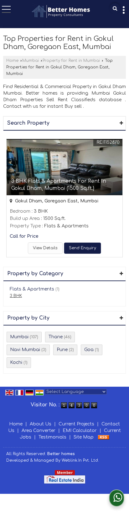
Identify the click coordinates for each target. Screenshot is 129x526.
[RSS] (103, 437)
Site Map (84, 437)
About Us (40, 424)
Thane (56, 337)
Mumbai (30, 60)
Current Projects (76, 424)
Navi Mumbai (25, 349)
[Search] (115, 8)
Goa (89, 349)
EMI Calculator (80, 430)
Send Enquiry (82, 248)
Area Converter (38, 430)
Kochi (16, 362)
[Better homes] (60, 12)
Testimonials (52, 437)
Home (12, 60)
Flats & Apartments (32, 289)
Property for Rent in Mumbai (71, 60)
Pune (62, 349)
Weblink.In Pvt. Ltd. (80, 460)
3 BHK (16, 296)
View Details (45, 248)
